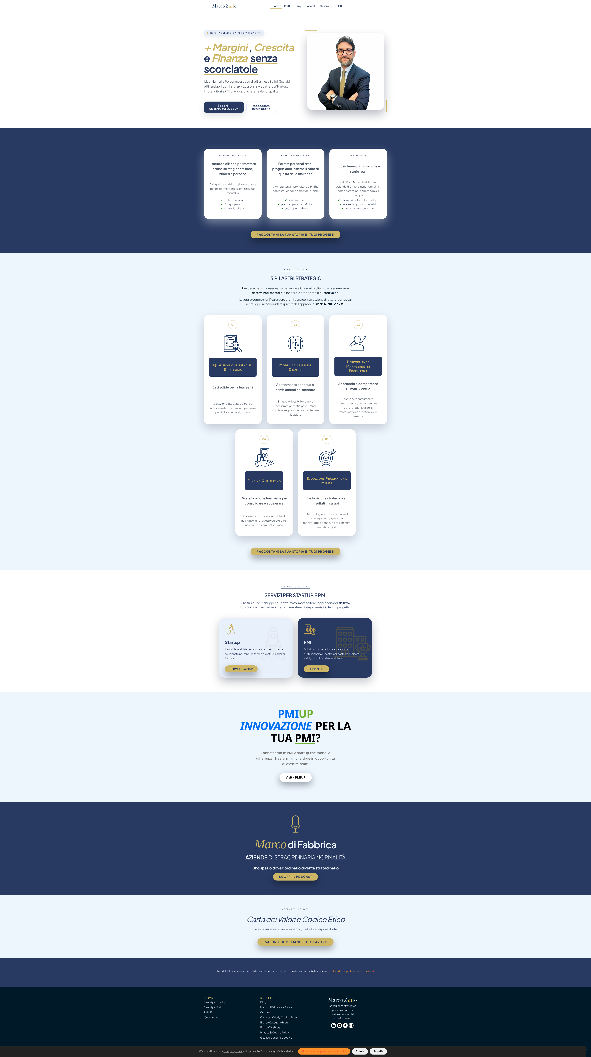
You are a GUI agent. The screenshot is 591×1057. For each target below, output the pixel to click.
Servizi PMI (317, 669)
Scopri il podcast (295, 876)
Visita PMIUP (296, 777)
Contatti (338, 5)
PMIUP (287, 5)
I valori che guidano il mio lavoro (295, 942)
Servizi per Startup (215, 1002)
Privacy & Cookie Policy (274, 1032)
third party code (233, 1051)
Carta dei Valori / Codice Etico (278, 1017)
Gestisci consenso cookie (276, 1037)
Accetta (378, 1051)
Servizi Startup (241, 669)
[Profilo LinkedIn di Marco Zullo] (334, 1026)
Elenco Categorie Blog (274, 1022)
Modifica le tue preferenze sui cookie (350, 971)
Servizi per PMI (212, 1007)
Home (276, 5)
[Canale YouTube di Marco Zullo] (340, 1026)
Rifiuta (360, 1051)
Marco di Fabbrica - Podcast (277, 1007)
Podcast (310, 5)
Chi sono (324, 5)
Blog (298, 5)
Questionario (212, 1017)
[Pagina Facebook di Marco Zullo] (346, 1026)
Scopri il (224, 107)
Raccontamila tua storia (261, 107)
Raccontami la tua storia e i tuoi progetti (295, 234)
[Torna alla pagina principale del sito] (224, 6)
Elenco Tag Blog (270, 1027)
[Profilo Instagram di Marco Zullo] (351, 1026)
